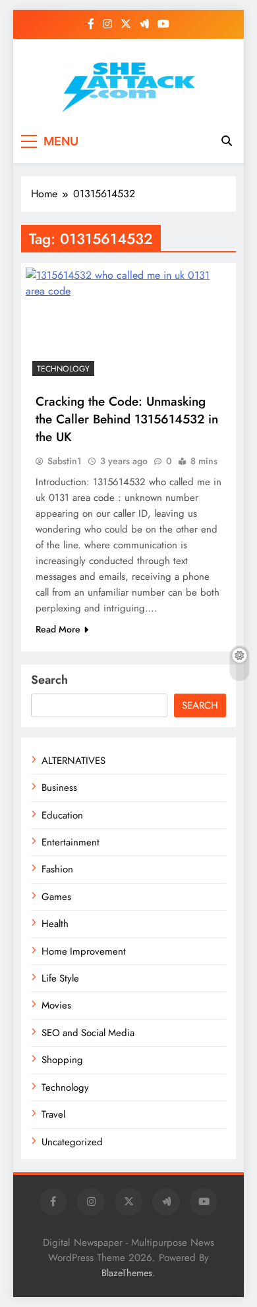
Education (62, 815)
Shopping (62, 1060)
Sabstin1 (64, 460)
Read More (58, 629)
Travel (53, 1114)
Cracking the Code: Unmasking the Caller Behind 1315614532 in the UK (127, 419)
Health (55, 923)
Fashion (57, 869)
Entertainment (71, 842)
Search (49, 679)
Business (59, 787)
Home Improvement (84, 951)
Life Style (60, 978)
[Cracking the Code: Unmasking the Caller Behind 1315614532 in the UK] (128, 325)
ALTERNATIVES (73, 760)
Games (56, 897)
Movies (56, 1005)
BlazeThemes (126, 1272)
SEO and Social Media (88, 1033)
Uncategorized (72, 1142)
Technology (63, 369)
